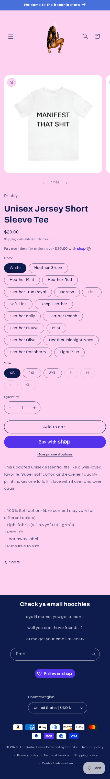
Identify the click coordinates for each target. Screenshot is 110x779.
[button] (11, 36)
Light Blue (69, 352)
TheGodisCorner (33, 747)
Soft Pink (18, 304)
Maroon (67, 292)
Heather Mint (22, 280)
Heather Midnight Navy (71, 340)
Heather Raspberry (28, 352)
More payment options (55, 454)
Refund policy (93, 747)
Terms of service (57, 755)
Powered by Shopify (61, 747)
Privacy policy (28, 755)
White (15, 268)
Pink (92, 292)
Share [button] (14, 562)
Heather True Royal (28, 292)
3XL (52, 373)
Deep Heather (53, 304)
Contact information (57, 763)
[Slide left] (43, 182)
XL (28, 385)
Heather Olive (23, 340)
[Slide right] (66, 182)
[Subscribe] (94, 654)
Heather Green (48, 268)
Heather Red (60, 280)
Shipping (10, 239)
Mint (56, 328)
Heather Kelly (22, 316)
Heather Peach (63, 316)
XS (12, 373)
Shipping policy (86, 755)
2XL (32, 373)
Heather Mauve (24, 328)
